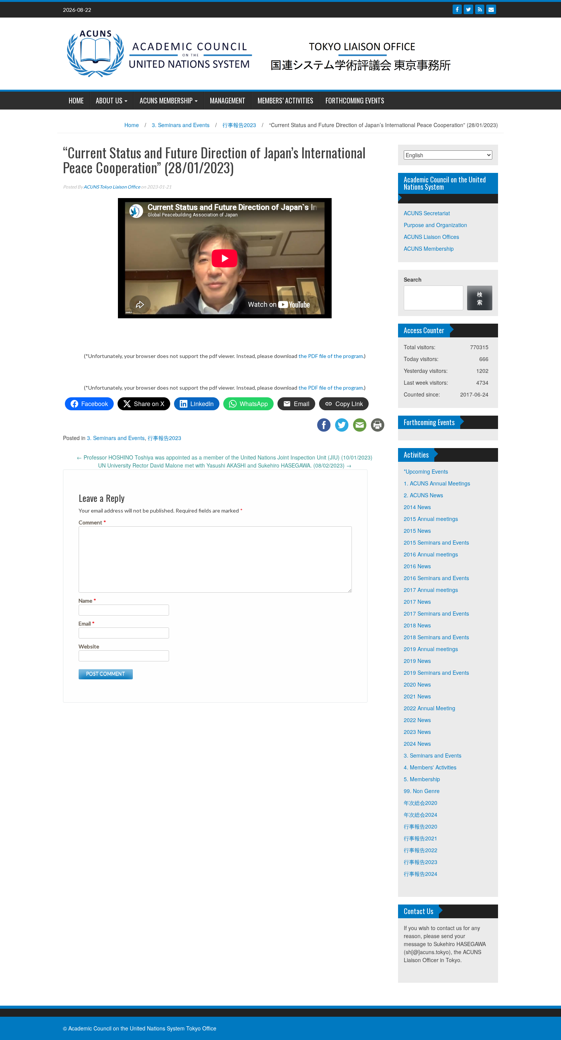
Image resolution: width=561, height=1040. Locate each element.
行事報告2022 (420, 850)
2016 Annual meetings (431, 554)
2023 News (417, 731)
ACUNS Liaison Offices (431, 236)
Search (413, 279)
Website (89, 646)
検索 (479, 298)
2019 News (417, 660)
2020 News (417, 684)
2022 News (417, 720)
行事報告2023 (239, 125)
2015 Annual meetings (431, 518)
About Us (109, 100)
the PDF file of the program (330, 356)
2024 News (417, 743)
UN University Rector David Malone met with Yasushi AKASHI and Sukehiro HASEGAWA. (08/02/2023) (224, 465)
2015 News (417, 530)
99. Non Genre (422, 791)
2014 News (417, 507)
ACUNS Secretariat (427, 213)
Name (87, 600)
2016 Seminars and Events (436, 578)
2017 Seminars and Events (436, 613)
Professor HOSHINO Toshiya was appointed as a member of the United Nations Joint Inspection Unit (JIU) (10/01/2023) (224, 457)
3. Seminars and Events (181, 125)
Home (131, 125)
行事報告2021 (420, 838)
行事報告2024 (420, 873)
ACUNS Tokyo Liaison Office (112, 187)
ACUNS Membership (166, 100)
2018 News (417, 625)
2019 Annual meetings (431, 649)
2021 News (417, 696)
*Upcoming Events (426, 471)
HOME (76, 100)
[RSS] (479, 9)
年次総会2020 (420, 802)
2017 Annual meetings (431, 589)
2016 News (417, 566)
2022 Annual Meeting (429, 708)
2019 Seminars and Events (436, 672)
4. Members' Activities (430, 767)
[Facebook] (457, 9)
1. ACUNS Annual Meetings (437, 483)
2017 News (417, 601)
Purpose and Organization (435, 225)
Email (87, 623)
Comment (92, 522)
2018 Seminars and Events (436, 637)
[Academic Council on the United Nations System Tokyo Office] (277, 52)
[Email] (491, 9)
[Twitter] (468, 9)
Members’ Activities (285, 100)
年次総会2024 (420, 814)
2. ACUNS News (423, 495)
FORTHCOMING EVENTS (355, 100)
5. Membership (422, 779)
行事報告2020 (420, 826)
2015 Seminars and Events (436, 542)
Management (227, 100)
